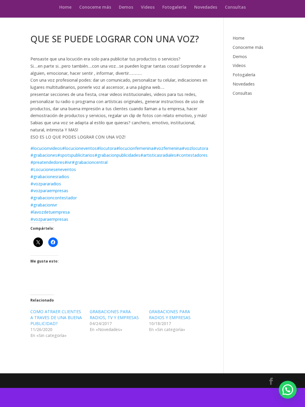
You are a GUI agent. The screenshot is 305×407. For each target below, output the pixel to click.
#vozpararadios (45, 184)
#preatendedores (47, 162)
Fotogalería (174, 7)
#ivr (68, 162)
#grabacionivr (43, 205)
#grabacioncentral (90, 162)
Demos (126, 7)
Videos (148, 7)
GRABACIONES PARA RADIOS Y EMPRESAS (170, 314)
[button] (288, 390)
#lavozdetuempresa (50, 212)
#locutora (106, 148)
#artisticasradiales (158, 155)
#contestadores (192, 155)
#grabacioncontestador (53, 198)
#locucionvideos (46, 148)
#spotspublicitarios (75, 155)
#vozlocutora (195, 148)
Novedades (205, 7)
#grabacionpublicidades (117, 155)
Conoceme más (95, 7)
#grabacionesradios (49, 176)
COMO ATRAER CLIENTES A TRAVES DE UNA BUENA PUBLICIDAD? (56, 317)
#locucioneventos (79, 148)
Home (65, 7)
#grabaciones (43, 155)
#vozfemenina (167, 148)
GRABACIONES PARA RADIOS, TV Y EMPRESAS (114, 314)
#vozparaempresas (49, 190)
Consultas (235, 7)
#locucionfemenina (134, 148)
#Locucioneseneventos (53, 169)
